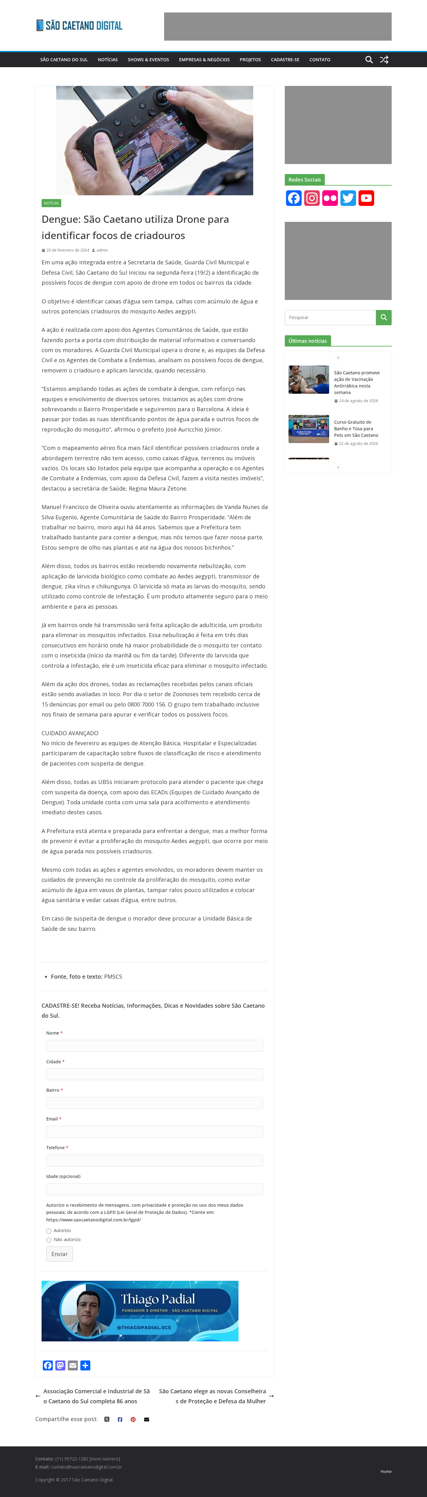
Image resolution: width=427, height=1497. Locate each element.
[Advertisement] (278, 26)
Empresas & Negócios (204, 59)
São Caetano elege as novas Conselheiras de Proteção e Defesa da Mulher (212, 1396)
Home (386, 1471)
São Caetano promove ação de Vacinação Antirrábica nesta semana (357, 382)
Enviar (59, 1254)
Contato (319, 59)
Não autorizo (67, 1239)
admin (102, 250)
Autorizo (62, 1230)
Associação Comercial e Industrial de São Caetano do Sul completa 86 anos (96, 1396)
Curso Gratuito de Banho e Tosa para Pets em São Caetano (356, 428)
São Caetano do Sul (64, 59)
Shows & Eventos (148, 59)
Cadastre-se (285, 59)
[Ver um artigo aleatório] (384, 59)
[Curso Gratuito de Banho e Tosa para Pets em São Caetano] (309, 429)
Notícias (108, 59)
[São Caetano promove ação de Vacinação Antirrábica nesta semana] (309, 380)
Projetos (250, 59)
